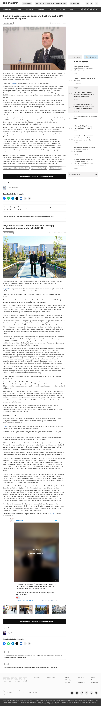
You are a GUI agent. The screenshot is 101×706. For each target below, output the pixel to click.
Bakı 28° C (92, 57)
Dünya (93, 677)
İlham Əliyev (27, 3)
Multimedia (94, 682)
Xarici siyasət (8, 23)
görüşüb (52, 514)
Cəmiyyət (81, 677)
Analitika (93, 680)
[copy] (29, 198)
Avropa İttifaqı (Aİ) (39, 168)
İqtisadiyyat (68, 680)
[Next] (80, 3)
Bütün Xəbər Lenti (74, 174)
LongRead (68, 682)
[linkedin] (94, 9)
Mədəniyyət (81, 682)
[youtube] (97, 9)
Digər (71, 9)
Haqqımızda (36, 677)
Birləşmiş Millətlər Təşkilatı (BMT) (61, 168)
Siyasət (67, 677)
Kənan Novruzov (13, 187)
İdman (80, 680)
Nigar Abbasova (12, 633)
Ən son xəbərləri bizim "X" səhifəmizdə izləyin (36, 176)
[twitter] (91, 9)
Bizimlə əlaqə (51, 677)
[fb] (82, 9)
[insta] (85, 9)
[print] (25, 198)
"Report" (13, 83)
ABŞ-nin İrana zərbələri (77, 3)
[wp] (8, 198)
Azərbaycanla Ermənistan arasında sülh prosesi (51, 3)
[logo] (10, 3)
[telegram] (88, 9)
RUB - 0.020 (76, 57)
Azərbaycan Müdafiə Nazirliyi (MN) (16, 168)
